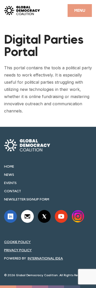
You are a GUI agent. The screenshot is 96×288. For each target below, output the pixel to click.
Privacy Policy (18, 250)
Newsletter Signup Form (26, 199)
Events (10, 182)
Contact (12, 191)
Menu (79, 10)
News (9, 174)
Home (9, 166)
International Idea (45, 258)
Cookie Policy (17, 241)
